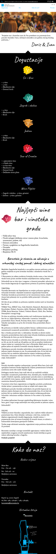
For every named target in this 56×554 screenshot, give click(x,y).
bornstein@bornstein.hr (33, 1)
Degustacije (4, 8)
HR (54, 4)
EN (52, 4)
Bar (20, 8)
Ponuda (52, 8)
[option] (28, 22)
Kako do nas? (35, 8)
